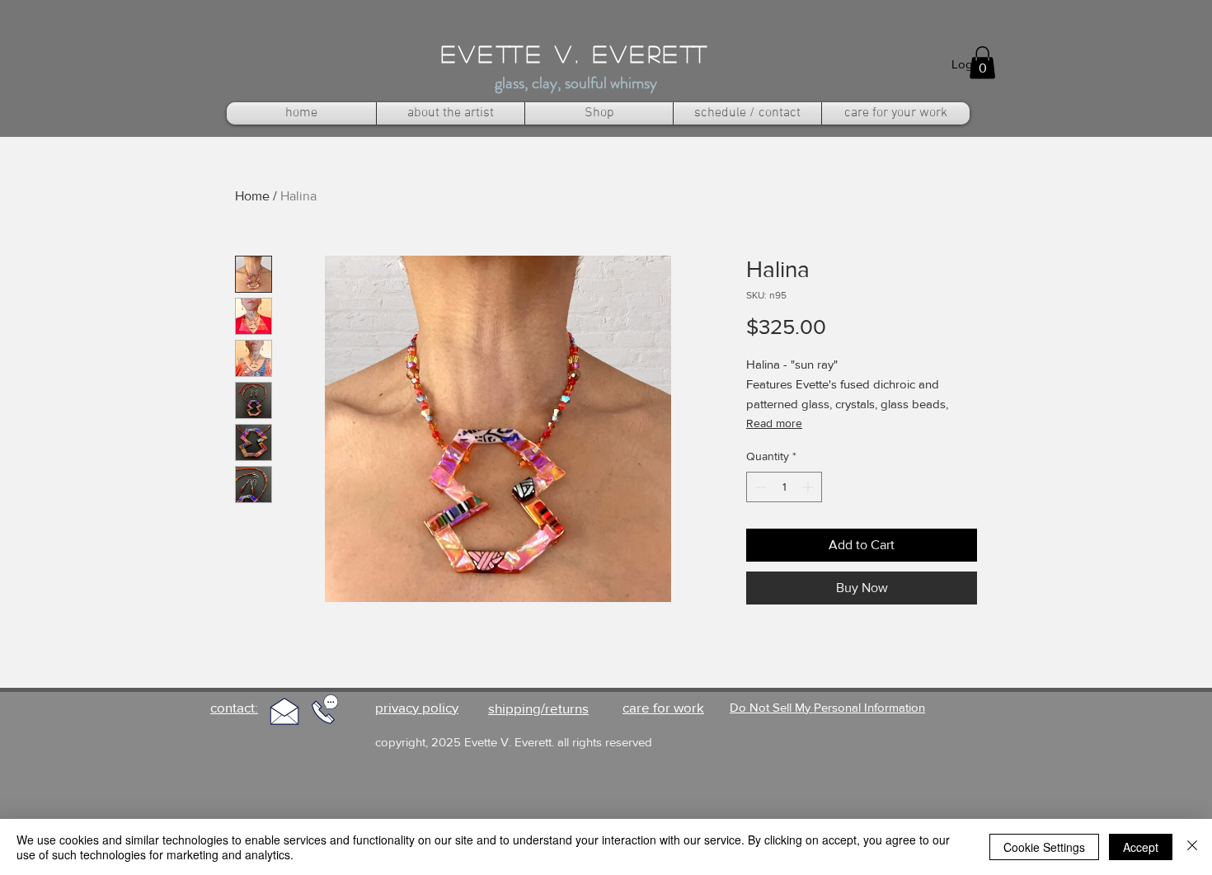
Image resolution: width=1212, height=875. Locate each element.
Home (252, 196)
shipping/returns (538, 708)
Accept (1140, 847)
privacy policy (416, 707)
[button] (982, 62)
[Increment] (809, 487)
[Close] (1192, 847)
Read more (774, 423)
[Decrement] (759, 487)
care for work (663, 707)
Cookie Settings (1044, 847)
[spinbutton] (784, 487)
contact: (234, 707)
